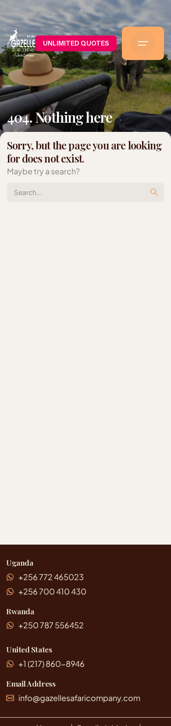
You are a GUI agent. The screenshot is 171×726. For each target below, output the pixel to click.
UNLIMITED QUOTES (76, 43)
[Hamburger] (143, 43)
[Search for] (85, 192)
